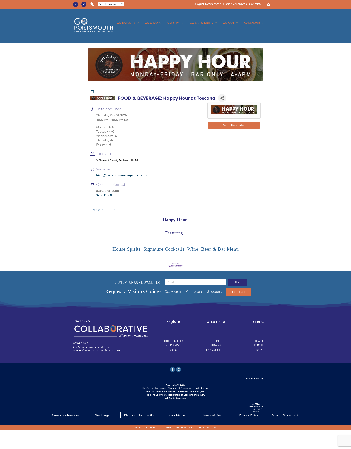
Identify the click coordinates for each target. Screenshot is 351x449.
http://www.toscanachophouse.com (121, 175)
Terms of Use (212, 415)
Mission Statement (285, 415)
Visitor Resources (235, 4)
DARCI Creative (207, 427)
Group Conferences (65, 415)
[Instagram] (83, 4)
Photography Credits (139, 415)
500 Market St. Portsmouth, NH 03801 (97, 350)
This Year (258, 350)
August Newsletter (207, 4)
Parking (173, 350)
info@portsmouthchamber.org (92, 347)
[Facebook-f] (75, 4)
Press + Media (175, 415)
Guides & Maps (173, 345)
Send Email (104, 195)
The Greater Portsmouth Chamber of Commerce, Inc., (177, 391)
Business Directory (173, 341)
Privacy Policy (248, 415)
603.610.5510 (80, 343)
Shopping (216, 345)
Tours (216, 341)
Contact (255, 4)
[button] (269, 5)
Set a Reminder (234, 125)
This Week (258, 341)
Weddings (102, 415)
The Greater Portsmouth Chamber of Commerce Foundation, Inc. (175, 388)
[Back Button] (92, 91)
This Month (258, 345)
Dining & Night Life (215, 350)
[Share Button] (222, 98)
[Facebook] (172, 369)
